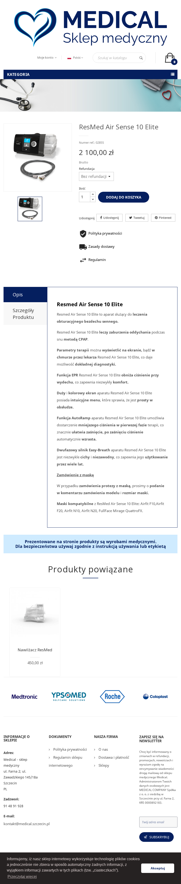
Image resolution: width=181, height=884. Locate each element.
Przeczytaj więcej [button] (22, 877)
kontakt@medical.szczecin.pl (27, 823)
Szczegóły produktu (23, 313)
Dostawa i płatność (113, 757)
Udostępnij (111, 218)
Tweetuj (138, 218)
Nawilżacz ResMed (35, 649)
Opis (18, 294)
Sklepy (103, 765)
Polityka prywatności (69, 749)
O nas (103, 749)
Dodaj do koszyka (123, 197)
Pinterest (165, 218)
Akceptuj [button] (158, 868)
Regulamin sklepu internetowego (65, 761)
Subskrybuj (159, 837)
